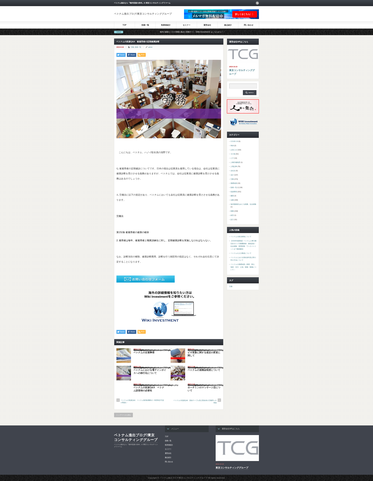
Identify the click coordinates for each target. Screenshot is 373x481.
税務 (232, 211)
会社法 (233, 171)
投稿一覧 (145, 25)
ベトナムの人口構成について (241, 253)
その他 (233, 154)
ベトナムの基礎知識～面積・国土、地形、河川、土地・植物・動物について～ (243, 267)
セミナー (186, 25)
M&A (232, 145)
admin (150, 47)
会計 (232, 175)
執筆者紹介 (166, 25)
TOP (124, 25)
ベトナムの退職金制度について (204, 370)
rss (257, 3)
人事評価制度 (235, 162)
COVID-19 (234, 141)
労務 (132, 47)
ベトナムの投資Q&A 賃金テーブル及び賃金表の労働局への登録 (195, 401)
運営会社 (207, 25)
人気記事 (234, 166)
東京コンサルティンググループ (242, 72)
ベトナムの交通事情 (143, 352)
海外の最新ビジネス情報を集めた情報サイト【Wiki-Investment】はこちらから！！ (167, 32)
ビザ (232, 158)
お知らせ (234, 150)
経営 (232, 215)
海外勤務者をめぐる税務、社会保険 (243, 204)
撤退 (232, 196)
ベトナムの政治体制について (241, 236)
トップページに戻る (123, 415)
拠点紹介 (228, 25)
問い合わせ (248, 25)
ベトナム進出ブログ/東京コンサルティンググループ (143, 13)
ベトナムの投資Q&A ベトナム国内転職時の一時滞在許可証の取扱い (142, 401)
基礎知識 (234, 183)
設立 (232, 219)
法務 (232, 200)
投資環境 (234, 192)
